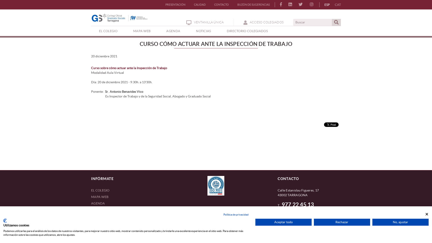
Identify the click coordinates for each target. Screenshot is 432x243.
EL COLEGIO (100, 190)
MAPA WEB (99, 197)
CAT (338, 5)
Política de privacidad (236, 214)
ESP (327, 5)
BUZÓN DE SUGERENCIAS (253, 4)
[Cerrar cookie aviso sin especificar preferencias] (427, 214)
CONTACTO (221, 4)
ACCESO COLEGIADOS (267, 22)
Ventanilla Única (209, 22)
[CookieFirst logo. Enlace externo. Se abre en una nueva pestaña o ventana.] (5, 221)
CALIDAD (200, 4)
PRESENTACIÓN (175, 4)
